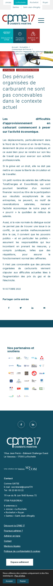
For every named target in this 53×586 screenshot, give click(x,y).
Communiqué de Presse (27, 70)
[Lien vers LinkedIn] (33, 424)
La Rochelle (21, 2)
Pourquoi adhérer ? (19, 39)
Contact (7, 541)
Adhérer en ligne (33, 39)
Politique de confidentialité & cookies (22, 551)
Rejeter (23, 581)
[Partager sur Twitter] (21, 308)
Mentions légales (12, 546)
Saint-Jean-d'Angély (31, 7)
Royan (45, 2)
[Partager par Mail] (44, 308)
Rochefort (34, 2)
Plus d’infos (19, 576)
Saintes (16, 7)
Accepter (9, 581)
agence (21, 469)
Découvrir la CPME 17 (14, 525)
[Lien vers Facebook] (21, 424)
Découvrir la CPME (6, 39)
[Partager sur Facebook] (9, 308)
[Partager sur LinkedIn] (32, 308)
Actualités (9, 70)
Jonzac (8, 2)
